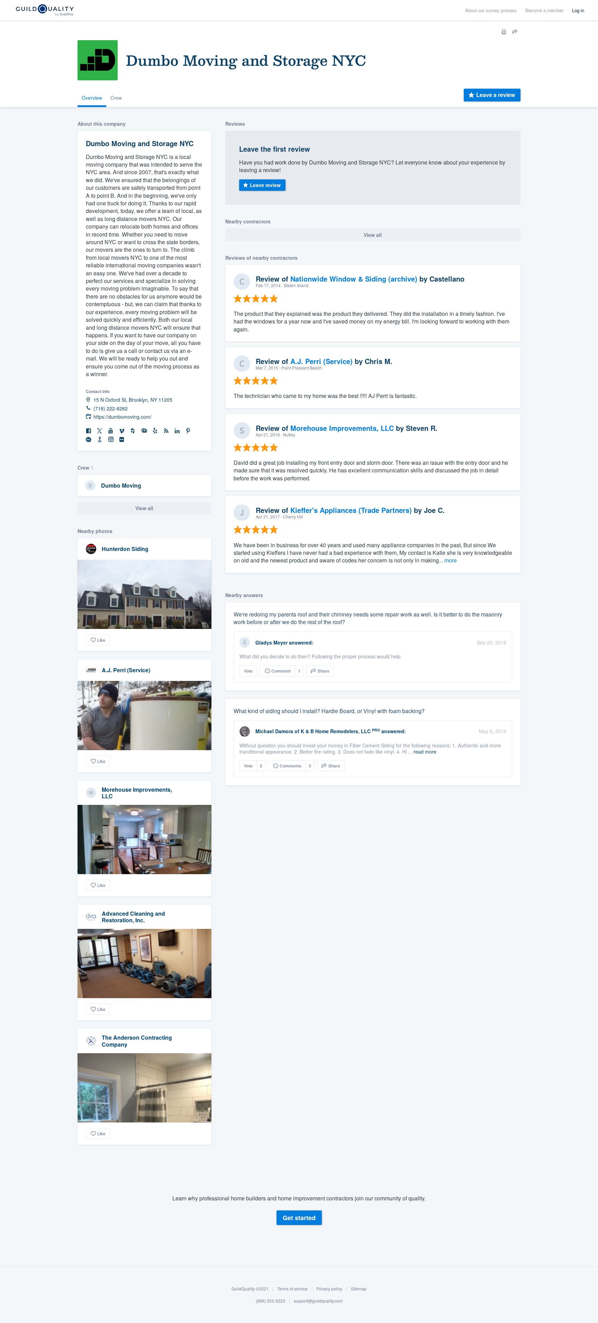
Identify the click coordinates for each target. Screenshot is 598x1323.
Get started (299, 1217)
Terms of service (292, 1288)
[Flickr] (122, 440)
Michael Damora (274, 731)
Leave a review (495, 95)
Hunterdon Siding (125, 549)
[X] (99, 431)
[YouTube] (111, 431)
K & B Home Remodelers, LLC (336, 731)
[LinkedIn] (177, 431)
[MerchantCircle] (88, 440)
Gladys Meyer (271, 642)
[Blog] (166, 431)
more (450, 560)
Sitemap (358, 1288)
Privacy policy (329, 1288)
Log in (578, 10)
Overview (92, 97)
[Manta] (144, 431)
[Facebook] (88, 431)
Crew (116, 97)
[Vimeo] (122, 431)
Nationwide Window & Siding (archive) (353, 279)
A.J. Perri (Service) (126, 670)
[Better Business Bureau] (99, 440)
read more (425, 751)
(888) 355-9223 (270, 1301)
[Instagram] (111, 440)
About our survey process (491, 10)
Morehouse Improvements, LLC (137, 792)
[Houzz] (133, 431)
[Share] (514, 31)
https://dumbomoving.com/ (122, 417)
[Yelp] (155, 431)
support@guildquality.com (318, 1301)
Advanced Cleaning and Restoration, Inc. (133, 916)
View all (144, 508)
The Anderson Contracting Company (137, 1040)
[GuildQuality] (44, 10)
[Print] (503, 31)
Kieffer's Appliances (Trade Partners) (351, 510)
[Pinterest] (188, 431)
